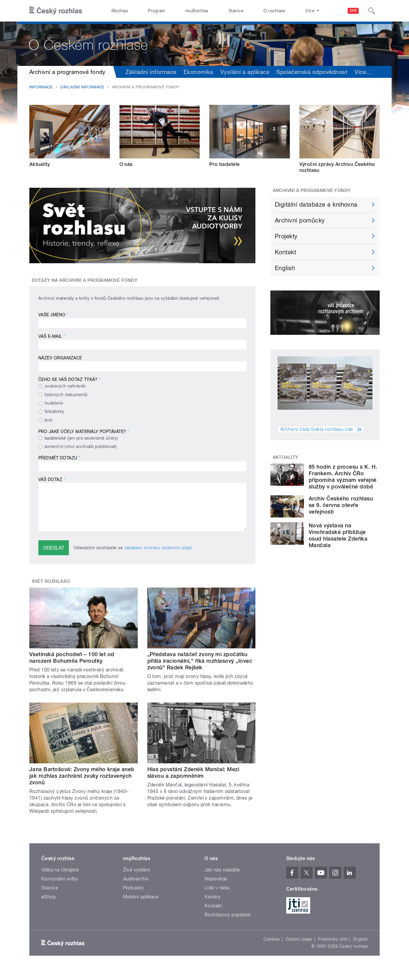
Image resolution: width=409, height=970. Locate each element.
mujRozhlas (196, 10)
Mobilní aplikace (141, 897)
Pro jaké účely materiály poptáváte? (83, 431)
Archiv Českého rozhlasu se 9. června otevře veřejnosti (341, 505)
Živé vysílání (136, 870)
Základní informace (150, 72)
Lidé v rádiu (217, 888)
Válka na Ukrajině (60, 870)
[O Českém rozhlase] (204, 44)
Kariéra (212, 897)
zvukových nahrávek (65, 386)
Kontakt (285, 252)
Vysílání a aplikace (244, 72)
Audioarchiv (136, 879)
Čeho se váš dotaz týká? (69, 379)
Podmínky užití (332, 939)
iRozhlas (119, 10)
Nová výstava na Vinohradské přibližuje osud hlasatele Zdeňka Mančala (338, 535)
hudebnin (54, 403)
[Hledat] (371, 11)
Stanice (235, 10)
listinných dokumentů (66, 394)
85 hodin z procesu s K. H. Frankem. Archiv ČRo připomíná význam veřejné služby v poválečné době (343, 477)
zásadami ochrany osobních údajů (158, 547)
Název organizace (60, 357)
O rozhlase (274, 10)
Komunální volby (59, 879)
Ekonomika (198, 72)
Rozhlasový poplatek (228, 915)
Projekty (286, 236)
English (285, 268)
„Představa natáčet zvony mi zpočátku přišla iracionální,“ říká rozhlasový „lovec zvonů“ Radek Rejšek (199, 661)
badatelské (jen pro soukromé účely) (81, 438)
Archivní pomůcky (300, 220)
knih (49, 420)
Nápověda (216, 879)
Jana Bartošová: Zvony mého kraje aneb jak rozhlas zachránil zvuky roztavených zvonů (81, 776)
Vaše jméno (53, 314)
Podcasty (133, 888)
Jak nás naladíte (222, 870)
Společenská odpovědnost (311, 72)
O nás (126, 164)
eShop (48, 897)
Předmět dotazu (59, 458)
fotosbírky (54, 411)
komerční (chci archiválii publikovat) (81, 446)
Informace (41, 87)
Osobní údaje (299, 939)
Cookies (271, 939)
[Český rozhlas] (55, 11)
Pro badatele (224, 164)
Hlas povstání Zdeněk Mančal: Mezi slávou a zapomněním (193, 772)
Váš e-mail (51, 336)
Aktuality (39, 164)
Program (156, 10)
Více (363, 72)
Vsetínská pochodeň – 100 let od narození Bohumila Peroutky (71, 657)
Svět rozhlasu (51, 581)
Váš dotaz (51, 479)
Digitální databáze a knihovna (316, 204)
